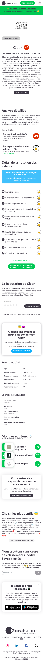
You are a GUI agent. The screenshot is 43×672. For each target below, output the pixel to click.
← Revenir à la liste (11, 38)
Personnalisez (27, 3)
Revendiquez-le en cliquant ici (21, 266)
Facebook (26, 645)
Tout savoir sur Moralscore (21, 540)
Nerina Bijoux (22, 463)
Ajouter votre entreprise (21, 495)
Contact (6, 637)
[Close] (39, 585)
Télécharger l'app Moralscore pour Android (30, 607)
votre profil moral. (8, 153)
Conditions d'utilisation (11, 657)
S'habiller (7, 53)
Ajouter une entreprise (21, 637)
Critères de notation (21, 261)
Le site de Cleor (21, 92)
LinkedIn (16, 645)
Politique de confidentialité (29, 657)
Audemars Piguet (24, 455)
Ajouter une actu (32, 306)
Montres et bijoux (21, 53)
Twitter (36, 645)
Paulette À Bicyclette (20, 448)
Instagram (6, 645)
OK (38, 573)
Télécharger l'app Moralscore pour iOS (13, 607)
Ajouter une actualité (21, 351)
